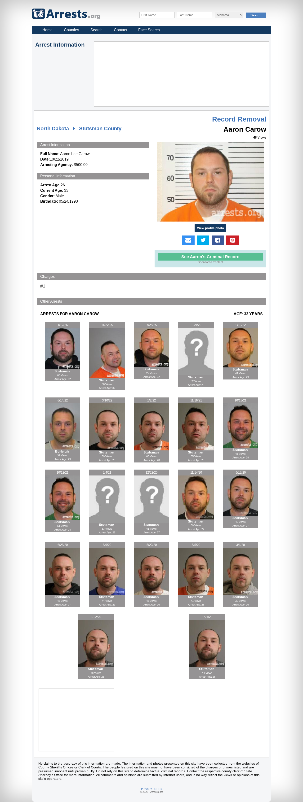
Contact (120, 30)
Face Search (149, 30)
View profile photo (210, 228)
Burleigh (62, 451)
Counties (71, 30)
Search (96, 30)
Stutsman (62, 371)
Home (47, 30)
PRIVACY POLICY (151, 789)
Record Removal (239, 119)
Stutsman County (100, 128)
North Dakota (53, 128)
